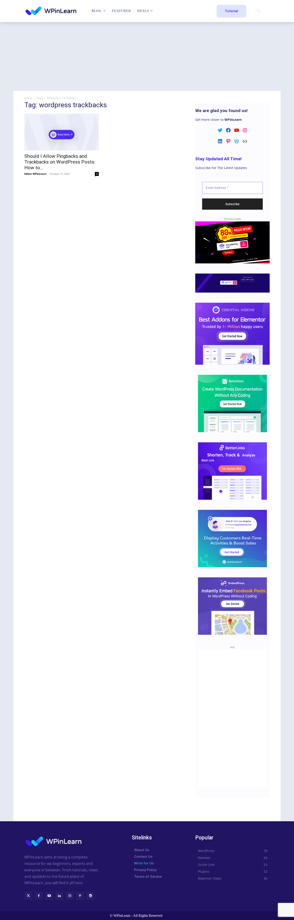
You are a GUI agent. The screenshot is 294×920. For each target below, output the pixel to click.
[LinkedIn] (59, 896)
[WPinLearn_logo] (50, 11)
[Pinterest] (80, 896)
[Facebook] (39, 896)
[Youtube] (49, 896)
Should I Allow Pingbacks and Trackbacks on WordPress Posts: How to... (59, 161)
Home (28, 98)
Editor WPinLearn (35, 173)
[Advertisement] (147, 56)
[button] (258, 11)
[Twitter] (28, 896)
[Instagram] (70, 896)
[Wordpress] (90, 896)
